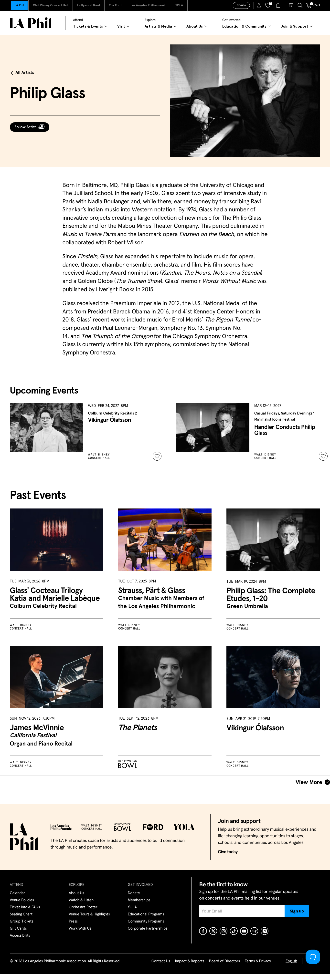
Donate (241, 5)
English (291, 961)
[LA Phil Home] (30, 22)
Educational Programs (146, 914)
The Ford (115, 5)
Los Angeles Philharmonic (148, 5)
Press (73, 921)
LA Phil (19, 5)
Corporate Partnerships (147, 929)
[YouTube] (244, 931)
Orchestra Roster (83, 907)
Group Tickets (21, 921)
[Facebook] (203, 931)
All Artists (24, 73)
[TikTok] (234, 931)
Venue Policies (22, 900)
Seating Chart (21, 914)
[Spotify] (254, 931)
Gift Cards (18, 929)
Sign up (297, 911)
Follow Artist (25, 127)
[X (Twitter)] (213, 931)
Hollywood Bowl (88, 5)
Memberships (139, 900)
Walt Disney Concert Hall (50, 5)
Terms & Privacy (258, 961)
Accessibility (20, 936)
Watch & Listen (81, 900)
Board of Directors (224, 961)
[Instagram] (223, 931)
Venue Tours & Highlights (89, 914)
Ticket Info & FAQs (25, 907)
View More (309, 782)
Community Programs (146, 921)
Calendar (17, 893)
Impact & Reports (189, 961)
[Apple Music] (264, 931)
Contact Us (160, 961)
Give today (228, 852)
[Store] (279, 5)
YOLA (179, 5)
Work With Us (80, 929)
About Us (76, 893)
